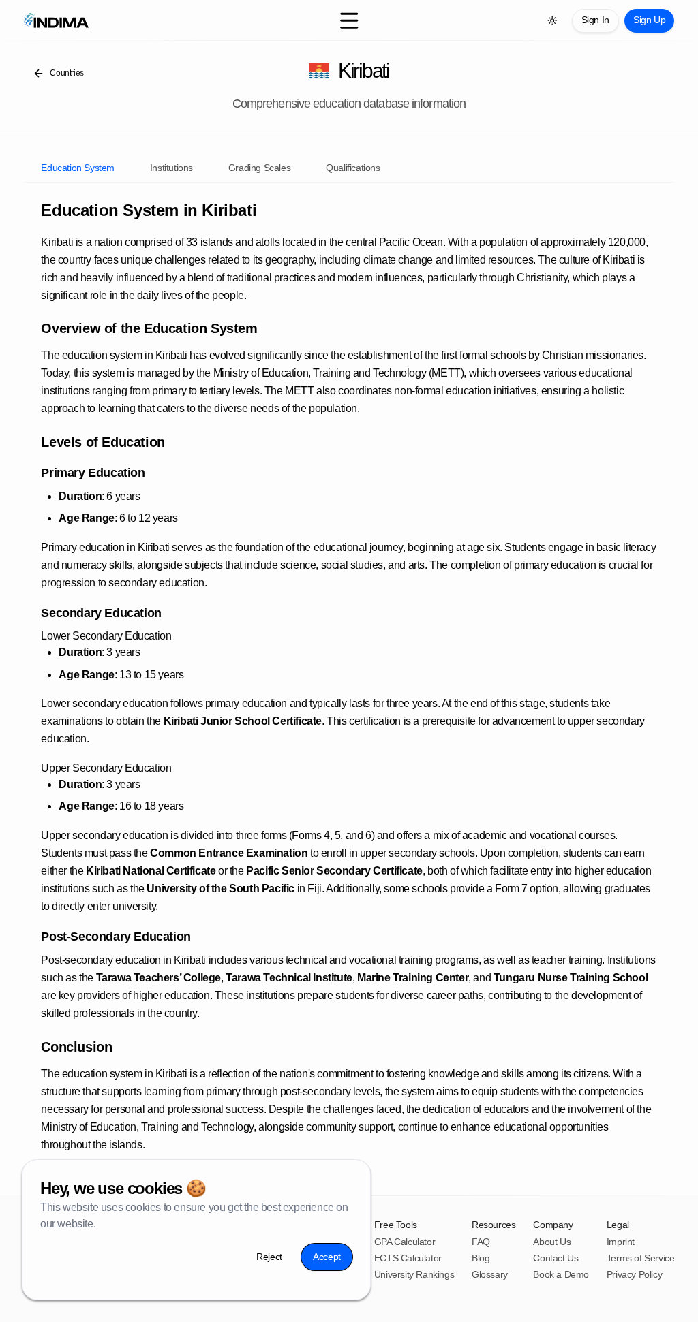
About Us (552, 1241)
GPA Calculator (404, 1241)
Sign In (595, 19)
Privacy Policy (634, 1274)
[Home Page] (132, 20)
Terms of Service (641, 1258)
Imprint (621, 1241)
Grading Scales (259, 167)
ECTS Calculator (408, 1258)
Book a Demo (561, 1274)
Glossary (490, 1274)
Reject (269, 1255)
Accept (327, 1255)
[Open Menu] (349, 21)
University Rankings (414, 1274)
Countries (66, 73)
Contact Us (555, 1258)
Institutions (171, 167)
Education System (78, 167)
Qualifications (353, 167)
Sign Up (649, 19)
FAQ (481, 1241)
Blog (480, 1258)
